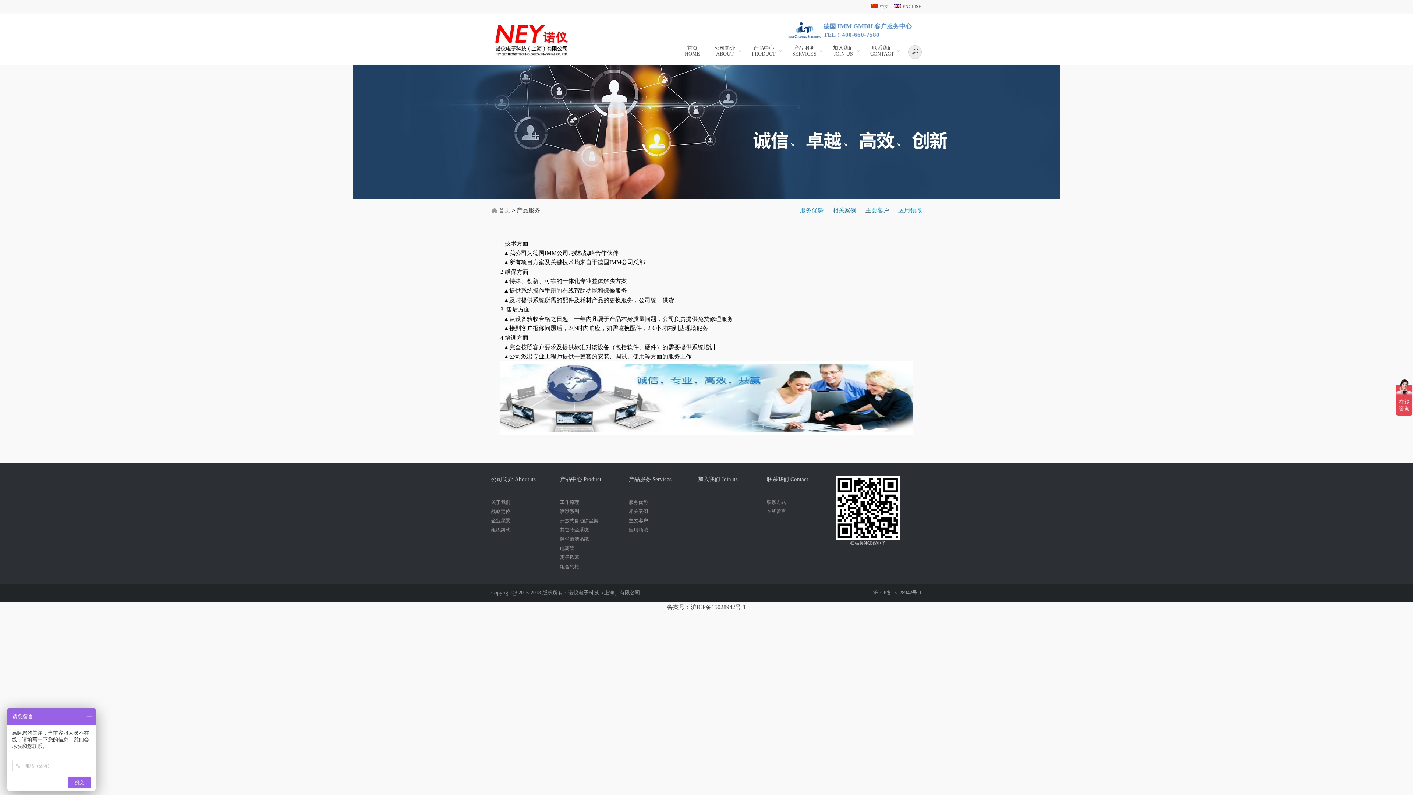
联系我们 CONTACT (882, 51)
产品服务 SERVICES (804, 51)
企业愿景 (500, 520)
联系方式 (776, 502)
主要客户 (877, 210)
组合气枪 (569, 566)
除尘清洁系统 (574, 539)
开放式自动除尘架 (579, 520)
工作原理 (569, 502)
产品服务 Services (650, 479)
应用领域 (910, 210)
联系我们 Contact (787, 479)
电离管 (567, 548)
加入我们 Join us (843, 51)
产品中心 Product (580, 479)
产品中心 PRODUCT (764, 51)
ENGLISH (912, 6)
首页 (504, 210)
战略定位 (500, 511)
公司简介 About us (513, 479)
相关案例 (844, 210)
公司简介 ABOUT (725, 51)
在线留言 (776, 511)
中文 (884, 6)
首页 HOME (692, 51)
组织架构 (500, 530)
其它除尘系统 (574, 530)
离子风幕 (569, 557)
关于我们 (500, 502)
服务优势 (812, 210)
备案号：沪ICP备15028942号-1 (706, 607)
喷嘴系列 (569, 511)
